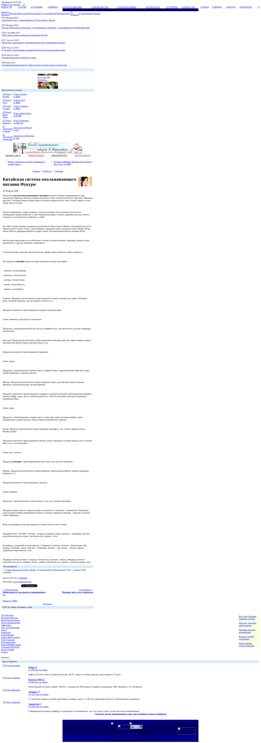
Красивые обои (8, 642)
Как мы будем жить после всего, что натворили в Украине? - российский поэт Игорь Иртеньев (46, 28)
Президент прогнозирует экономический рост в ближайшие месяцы (33, 42)
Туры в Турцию (20, 106)
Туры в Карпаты (21, 120)
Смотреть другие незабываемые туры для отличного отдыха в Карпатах (130, 714)
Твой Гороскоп (8, 640)
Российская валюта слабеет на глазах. (19, 57)
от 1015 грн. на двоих (38, 694)
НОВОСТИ (6, 7)
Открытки (6, 632)
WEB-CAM (189, 7)
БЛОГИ (231, 7)
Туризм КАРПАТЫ (10, 647)
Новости (47, 171)
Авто (96, 13)
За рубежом (75, 13)
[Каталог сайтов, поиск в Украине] (124, 728)
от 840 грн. (18, 123)
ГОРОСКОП (154, 7)
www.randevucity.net (22, 582)
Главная (36, 171)
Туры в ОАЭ (19, 100)
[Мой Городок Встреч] (48, 153)
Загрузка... (48, 604)
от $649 (16, 96)
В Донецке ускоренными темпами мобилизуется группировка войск (33, 50)
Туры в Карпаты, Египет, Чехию (21, 570)
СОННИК (38, 7)
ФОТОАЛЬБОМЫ (73, 7)
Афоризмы (6, 625)
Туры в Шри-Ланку (22, 113)
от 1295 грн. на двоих (38, 706)
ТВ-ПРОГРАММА (127, 7)
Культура (15, 13)
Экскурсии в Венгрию (23, 136)
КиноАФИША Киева (11, 645)
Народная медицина (10, 620)
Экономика (86, 13)
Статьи (4, 652)
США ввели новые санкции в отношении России (25, 35)
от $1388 (17, 116)
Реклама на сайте (178, 10)
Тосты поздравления (10, 623)
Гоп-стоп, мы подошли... (44, 76)
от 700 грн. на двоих (37, 670)
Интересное (62, 13)
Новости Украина (5, 13)
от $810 (16, 108)
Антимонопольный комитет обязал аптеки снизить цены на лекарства (34, 65)
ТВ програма (7, 615)
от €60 (16, 138)
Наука (52, 13)
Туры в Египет (20, 94)
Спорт (25, 13)
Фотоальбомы (7, 635)
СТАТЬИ (22, 7)
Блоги (4, 630)
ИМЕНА (54, 7)
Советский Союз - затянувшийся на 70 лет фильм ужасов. (28, 20)
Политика (34, 13)
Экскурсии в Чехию (22, 128)
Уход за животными (10, 627)
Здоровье (59, 171)
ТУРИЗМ (173, 7)
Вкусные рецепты (9, 618)
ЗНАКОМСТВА (101, 7)
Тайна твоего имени (10, 637)
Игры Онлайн (7, 649)
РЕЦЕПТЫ (247, 7)
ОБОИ (206, 7)
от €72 (16, 130)
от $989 (16, 102)
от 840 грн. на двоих (37, 682)
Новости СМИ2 (10, 601)
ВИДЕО (218, 7)
